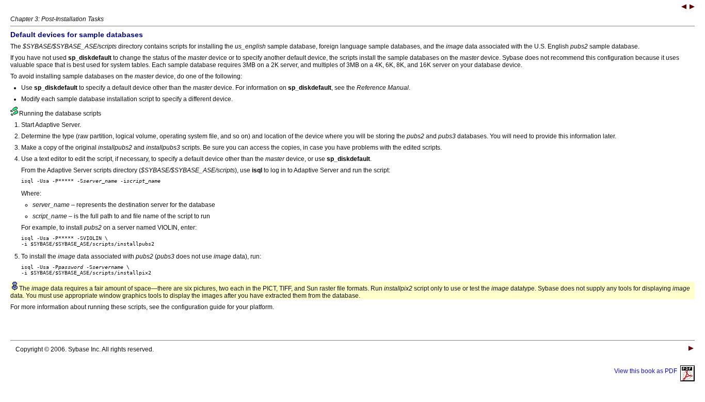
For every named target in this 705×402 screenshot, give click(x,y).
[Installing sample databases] (683, 7)
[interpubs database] (692, 7)
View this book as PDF (647, 371)
